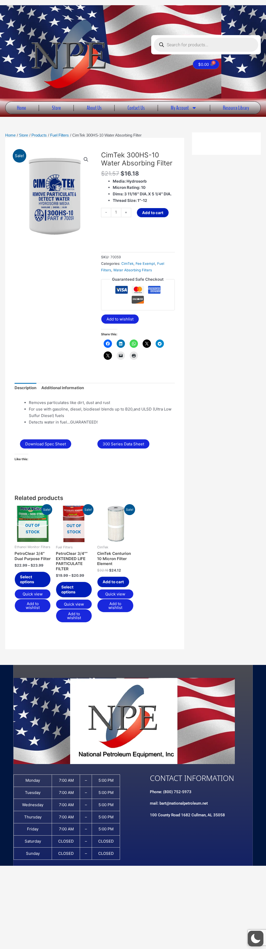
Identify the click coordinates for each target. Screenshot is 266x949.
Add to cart (152, 212)
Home (21, 107)
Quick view (33, 594)
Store (56, 107)
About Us (94, 107)
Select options (27, 579)
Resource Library (236, 107)
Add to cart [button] (113, 581)
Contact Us (136, 107)
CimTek (127, 263)
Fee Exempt (145, 263)
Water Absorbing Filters (132, 270)
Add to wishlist (120, 319)
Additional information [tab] (62, 387)
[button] (86, 159)
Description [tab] (25, 387)
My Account (180, 107)
